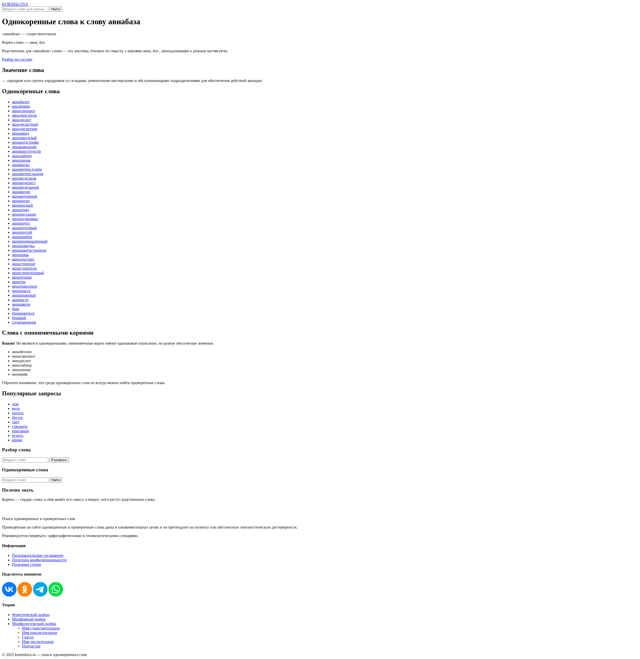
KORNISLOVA (15, 4)
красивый (20, 431)
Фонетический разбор (31, 615)
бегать (17, 417)
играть (17, 435)
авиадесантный (25, 124)
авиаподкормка (25, 219)
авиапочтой (22, 232)
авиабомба (21, 106)
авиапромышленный (30, 241)
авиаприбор (22, 237)
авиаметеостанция (27, 174)
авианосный (22, 205)
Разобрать (59, 460)
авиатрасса (21, 291)
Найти (55, 9)
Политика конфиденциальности (39, 560)
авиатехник (22, 277)
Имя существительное (41, 628)
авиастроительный (28, 273)
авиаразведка (23, 246)
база (15, 309)
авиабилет (21, 102)
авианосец (21, 201)
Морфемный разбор (29, 619)
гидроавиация (24, 322)
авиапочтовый (24, 228)
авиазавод (20, 133)
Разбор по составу (17, 59)
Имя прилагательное (39, 633)
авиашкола (21, 304)
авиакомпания (24, 147)
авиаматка (21, 165)
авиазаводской (24, 138)
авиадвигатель (24, 115)
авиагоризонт (23, 111)
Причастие (31, 646)
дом (15, 404)
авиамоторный (24, 196)
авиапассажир (24, 214)
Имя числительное (38, 642)
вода (16, 408)
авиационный (24, 295)
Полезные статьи (26, 564)
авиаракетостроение (29, 250)
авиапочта (21, 223)
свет (15, 422)
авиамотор (21, 192)
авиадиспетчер (24, 129)
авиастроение (23, 264)
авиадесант (21, 120)
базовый (19, 318)
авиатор (19, 282)
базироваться (23, 313)
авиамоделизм (24, 178)
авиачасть (20, 300)
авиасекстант (23, 259)
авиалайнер (22, 156)
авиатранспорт (24, 286)
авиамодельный (25, 187)
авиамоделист (24, 183)
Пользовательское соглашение (38, 555)
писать (18, 413)
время (17, 440)
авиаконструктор (26, 151)
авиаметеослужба (27, 169)
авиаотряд (20, 210)
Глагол (28, 637)
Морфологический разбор (34, 624)
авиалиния (21, 160)
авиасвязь (20, 255)
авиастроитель (24, 268)
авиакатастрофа (25, 142)
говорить (20, 426)
